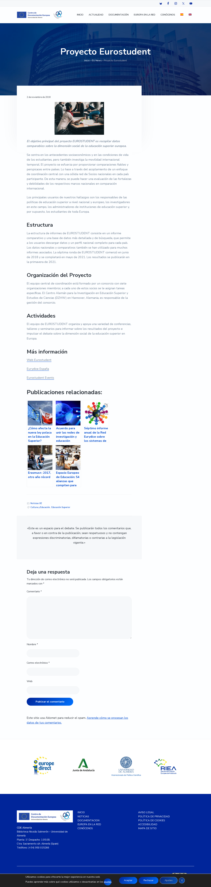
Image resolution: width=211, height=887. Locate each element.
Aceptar (128, 880)
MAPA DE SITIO (147, 828)
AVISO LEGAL (146, 812)
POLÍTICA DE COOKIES (151, 820)
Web (29, 681)
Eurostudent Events (40, 378)
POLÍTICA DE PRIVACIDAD (154, 816)
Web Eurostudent (39, 360)
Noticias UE (36, 503)
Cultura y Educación (40, 507)
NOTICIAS (83, 816)
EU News (97, 60)
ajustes (107, 881)
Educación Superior (60, 507)
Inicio (87, 60)
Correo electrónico (38, 663)
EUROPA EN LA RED (89, 824)
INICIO (81, 812)
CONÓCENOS (85, 828)
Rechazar (148, 880)
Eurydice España (38, 369)
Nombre (32, 644)
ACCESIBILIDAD (147, 824)
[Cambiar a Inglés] (190, 15)
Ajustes (169, 880)
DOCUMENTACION (88, 820)
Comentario (34, 591)
